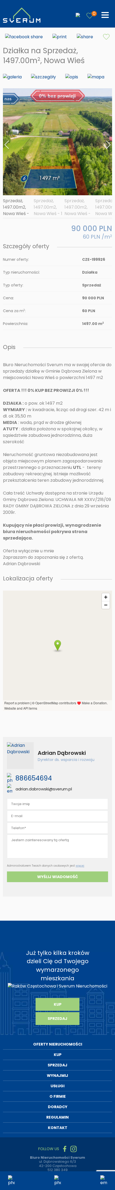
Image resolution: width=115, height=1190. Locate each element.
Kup (58, 1004)
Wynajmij (57, 1075)
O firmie (57, 1096)
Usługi (57, 1086)
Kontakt (57, 1127)
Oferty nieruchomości (57, 1044)
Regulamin (57, 1117)
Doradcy (57, 1106)
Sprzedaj (57, 1018)
